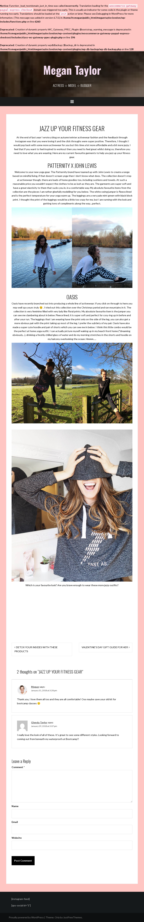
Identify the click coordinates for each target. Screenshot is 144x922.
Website (17, 837)
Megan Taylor (72, 70)
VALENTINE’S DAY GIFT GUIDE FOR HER (105, 647)
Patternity (61, 171)
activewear (84, 137)
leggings (81, 195)
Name (15, 806)
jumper (112, 191)
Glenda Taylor (39, 722)
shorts (57, 327)
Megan (35, 686)
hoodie (37, 327)
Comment (18, 767)
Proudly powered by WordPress (26, 917)
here (125, 303)
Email (15, 821)
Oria (57, 917)
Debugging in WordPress (110, 13)
